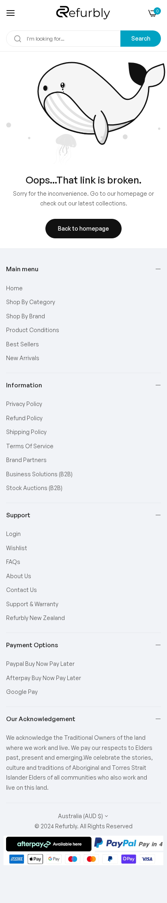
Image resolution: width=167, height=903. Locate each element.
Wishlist (16, 547)
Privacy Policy (24, 403)
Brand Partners (26, 459)
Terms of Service (30, 446)
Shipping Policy (26, 431)
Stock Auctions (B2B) (34, 487)
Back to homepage (83, 228)
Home (14, 288)
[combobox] (83, 38)
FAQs (13, 561)
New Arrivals (22, 357)
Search (140, 38)
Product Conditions (32, 329)
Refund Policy (24, 418)
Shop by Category (30, 301)
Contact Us (21, 589)
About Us (18, 575)
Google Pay (22, 691)
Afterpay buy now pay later (43, 677)
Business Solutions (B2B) (39, 474)
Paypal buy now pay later (40, 663)
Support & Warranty (32, 604)
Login (13, 533)
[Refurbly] (83, 13)
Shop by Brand (25, 316)
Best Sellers (22, 344)
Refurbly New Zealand (35, 617)
